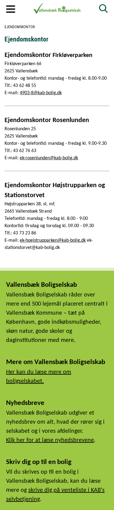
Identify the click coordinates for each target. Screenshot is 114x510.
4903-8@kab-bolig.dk (41, 93)
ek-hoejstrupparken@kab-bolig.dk (53, 240)
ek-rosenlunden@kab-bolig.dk (49, 158)
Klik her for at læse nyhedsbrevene (50, 440)
